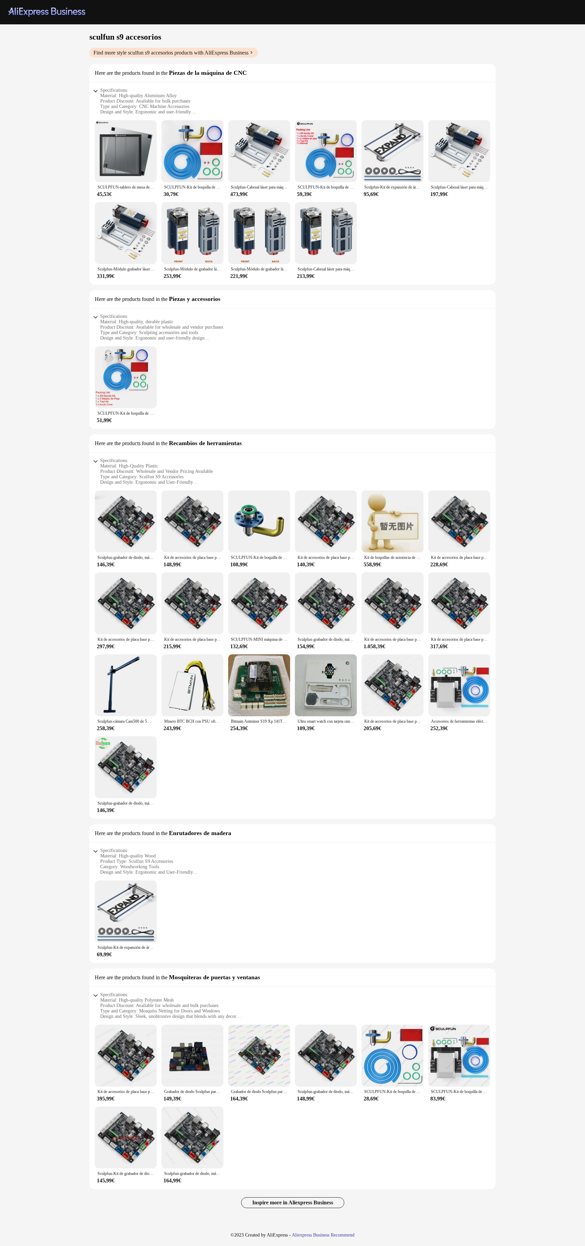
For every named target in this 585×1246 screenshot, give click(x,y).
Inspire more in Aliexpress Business (292, 1202)
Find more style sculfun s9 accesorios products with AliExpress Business (170, 53)
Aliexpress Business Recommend (323, 1235)
